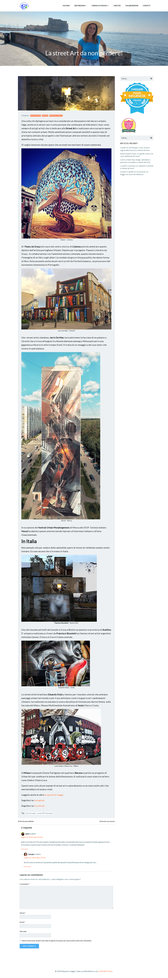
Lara (27, 834)
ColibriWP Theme (105, 971)
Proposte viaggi (56, 115)
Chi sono (66, 6)
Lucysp (31, 854)
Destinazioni (79, 6)
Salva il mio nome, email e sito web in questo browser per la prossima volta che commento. (57, 940)
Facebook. (39, 805)
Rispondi (24, 849)
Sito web (23, 931)
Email (22, 922)
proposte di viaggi (54, 794)
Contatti (146, 6)
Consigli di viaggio (99, 6)
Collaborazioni (131, 6)
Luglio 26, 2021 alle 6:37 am (35, 857)
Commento (25, 884)
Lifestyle (117, 6)
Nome (23, 913)
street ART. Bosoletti (45, 813)
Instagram (39, 800)
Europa (45, 115)
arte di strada (30, 813)
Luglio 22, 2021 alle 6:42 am (32, 837)
